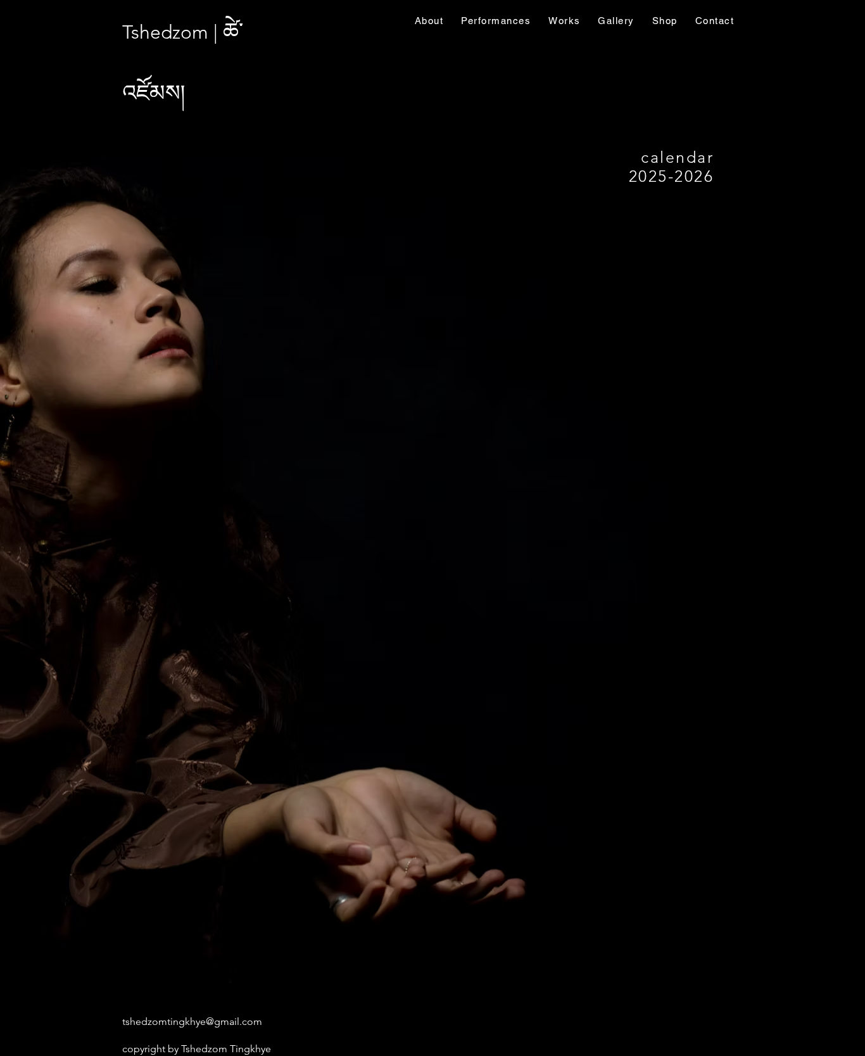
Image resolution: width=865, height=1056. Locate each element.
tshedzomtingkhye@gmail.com (192, 1021)
